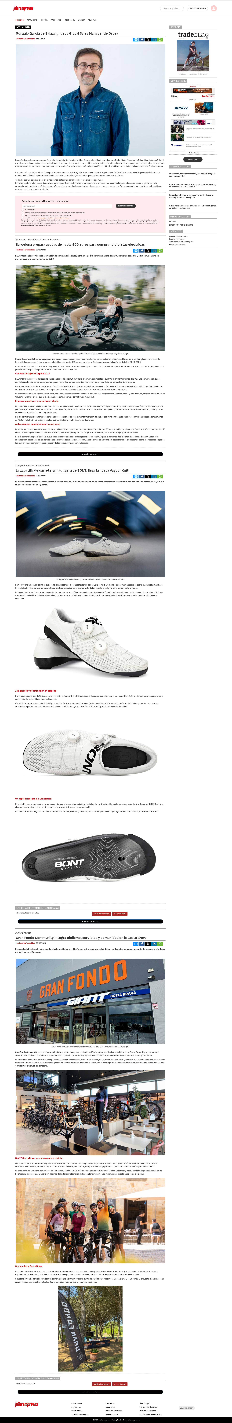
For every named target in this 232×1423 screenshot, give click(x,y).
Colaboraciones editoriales (151, 1414)
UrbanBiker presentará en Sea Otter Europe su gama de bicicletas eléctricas (192, 207)
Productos (56, 20)
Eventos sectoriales (177, 244)
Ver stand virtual (120, 914)
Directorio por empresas (181, 225)
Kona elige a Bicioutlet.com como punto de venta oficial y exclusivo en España (191, 196)
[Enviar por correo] (135, 39)
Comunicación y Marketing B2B (181, 242)
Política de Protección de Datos (58, 218)
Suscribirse (193, 159)
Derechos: (143, 222)
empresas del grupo (115, 222)
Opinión (44, 20)
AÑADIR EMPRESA (186, 1408)
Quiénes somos (111, 1414)
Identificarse (76, 1403)
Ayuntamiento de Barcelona (30, 359)
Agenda (81, 20)
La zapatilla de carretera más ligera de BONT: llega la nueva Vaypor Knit (192, 175)
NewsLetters (76, 1411)
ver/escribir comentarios (90, 454)
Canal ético (110, 1407)
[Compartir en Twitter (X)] (148, 39)
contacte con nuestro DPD (85, 224)
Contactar (109, 1403)
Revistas (92, 20)
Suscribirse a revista (79, 1414)
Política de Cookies (148, 1411)
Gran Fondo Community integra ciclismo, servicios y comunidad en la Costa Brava (192, 185)
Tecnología (70, 20)
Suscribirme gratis (125, 206)
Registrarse (76, 1407)
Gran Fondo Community (26, 1052)
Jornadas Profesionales (178, 236)
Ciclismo (19, 20)
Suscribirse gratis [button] (197, 8)
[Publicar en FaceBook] (142, 39)
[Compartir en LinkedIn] (154, 39)
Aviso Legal (42, 218)
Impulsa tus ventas (176, 239)
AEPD (155, 224)
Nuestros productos (113, 1411)
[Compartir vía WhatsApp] (160, 39)
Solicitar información (101, 914)
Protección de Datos (148, 1407)
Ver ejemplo (62, 201)
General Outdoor (150, 811)
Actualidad (32, 20)
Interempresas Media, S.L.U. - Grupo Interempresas (119, 1420)
